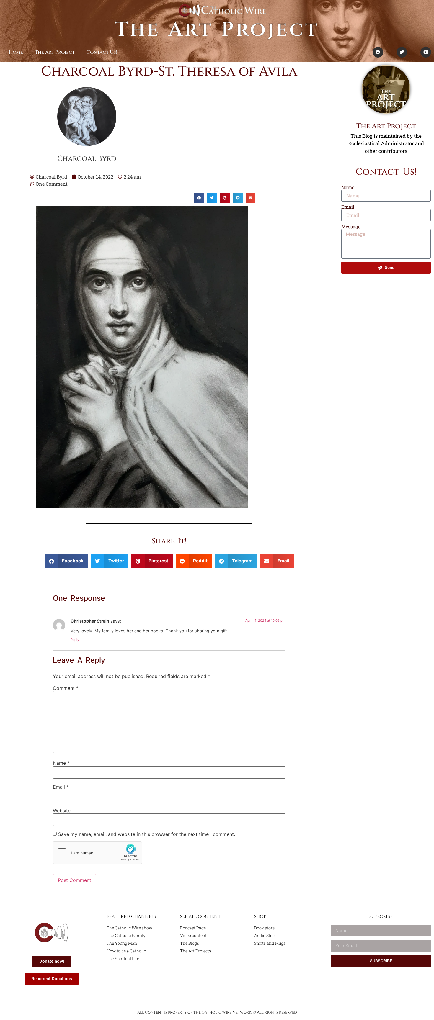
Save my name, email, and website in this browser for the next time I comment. (146, 834)
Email (61, 787)
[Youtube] (425, 52)
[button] (199, 198)
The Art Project (217, 29)
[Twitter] (402, 52)
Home (16, 52)
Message (350, 226)
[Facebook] (378, 52)
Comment (66, 688)
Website (62, 810)
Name (61, 763)
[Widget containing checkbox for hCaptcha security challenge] (97, 852)
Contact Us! (102, 52)
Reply (75, 640)
